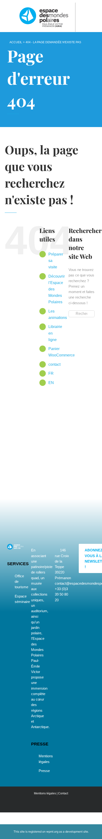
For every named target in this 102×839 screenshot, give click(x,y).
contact (54, 364)
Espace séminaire (18, 599)
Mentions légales (42, 758)
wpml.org (52, 831)
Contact (63, 793)
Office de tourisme (18, 581)
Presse (42, 771)
